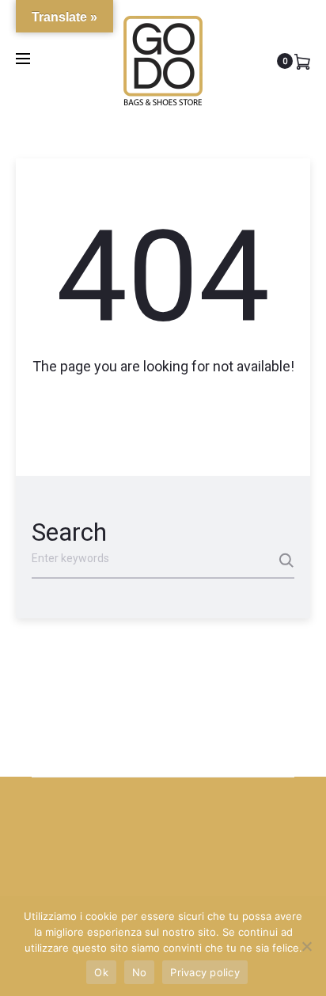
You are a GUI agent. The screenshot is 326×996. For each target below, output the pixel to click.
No (139, 972)
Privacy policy (205, 972)
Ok (101, 972)
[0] (302, 61)
